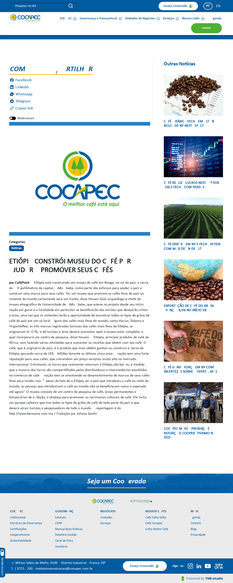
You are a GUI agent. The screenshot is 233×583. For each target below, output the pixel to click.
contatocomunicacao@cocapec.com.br (64, 568)
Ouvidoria (61, 546)
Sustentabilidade (20, 541)
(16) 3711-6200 (21, 568)
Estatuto (60, 517)
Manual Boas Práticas (69, 529)
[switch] (13, 118)
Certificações (18, 529)
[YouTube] (208, 565)
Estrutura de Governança (26, 523)
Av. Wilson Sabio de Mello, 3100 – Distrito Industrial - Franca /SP (57, 563)
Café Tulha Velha (155, 517)
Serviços (105, 523)
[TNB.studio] (202, 578)
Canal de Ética (64, 541)
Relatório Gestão (66, 535)
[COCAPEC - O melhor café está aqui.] (25, 18)
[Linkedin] (199, 565)
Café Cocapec (153, 523)
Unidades (106, 517)
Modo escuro (26, 118)
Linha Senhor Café (156, 529)
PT (208, 6)
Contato (196, 523)
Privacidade (198, 535)
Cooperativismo (20, 535)
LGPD (58, 523)
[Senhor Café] (218, 565)
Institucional (18, 517)
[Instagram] (190, 565)
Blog (193, 529)
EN (218, 6)
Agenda (195, 517)
